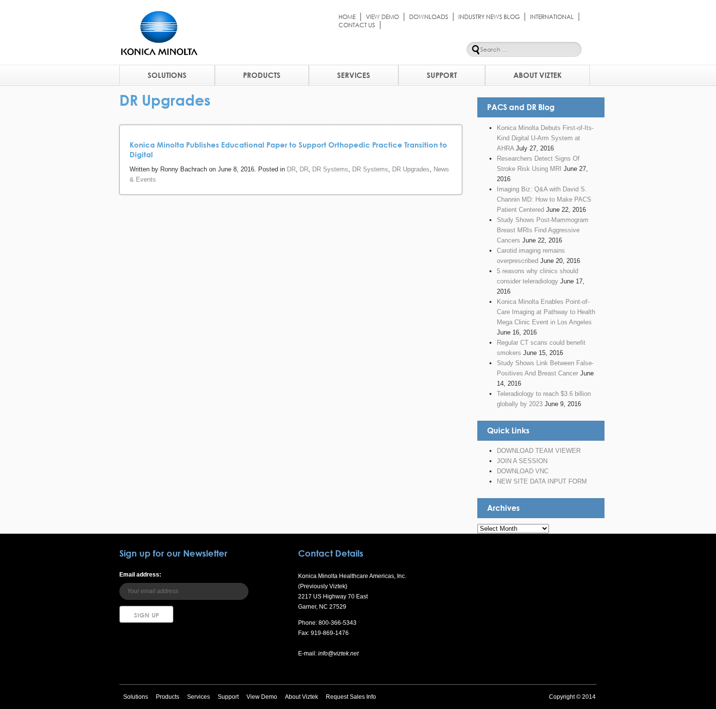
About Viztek (537, 75)
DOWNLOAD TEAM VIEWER (539, 450)
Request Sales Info (351, 696)
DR (291, 169)
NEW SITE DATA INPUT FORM (542, 481)
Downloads (428, 16)
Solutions (167, 75)
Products (262, 75)
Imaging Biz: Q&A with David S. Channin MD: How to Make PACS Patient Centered (544, 199)
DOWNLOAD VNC (522, 471)
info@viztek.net (337, 653)
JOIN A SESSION (522, 461)
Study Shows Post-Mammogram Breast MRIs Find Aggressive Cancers (542, 230)
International (552, 16)
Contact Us (357, 25)
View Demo (382, 16)
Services (353, 75)
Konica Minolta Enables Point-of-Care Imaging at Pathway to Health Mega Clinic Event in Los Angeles (546, 312)
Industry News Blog (489, 16)
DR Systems (330, 169)
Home (347, 16)
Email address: (140, 574)
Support (442, 75)
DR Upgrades (411, 169)
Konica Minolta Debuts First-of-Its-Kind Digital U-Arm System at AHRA (545, 138)
